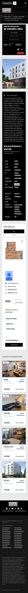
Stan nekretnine (6, 538)
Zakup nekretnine (18, 545)
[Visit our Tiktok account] (21, 509)
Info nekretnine (18, 529)
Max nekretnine (18, 540)
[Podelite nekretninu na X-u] (22, 49)
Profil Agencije (19, 302)
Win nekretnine (17, 536)
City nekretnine (18, 528)
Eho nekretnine (17, 535)
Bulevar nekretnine (18, 531)
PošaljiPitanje (14, 344)
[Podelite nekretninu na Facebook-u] (19, 49)
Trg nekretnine (17, 542)
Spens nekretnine (6, 536)
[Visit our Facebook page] (7, 509)
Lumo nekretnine (18, 547)
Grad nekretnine (6, 528)
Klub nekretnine (6, 535)
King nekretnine (6, 542)
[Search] (14, 3)
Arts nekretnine (6, 544)
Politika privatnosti (8, 511)
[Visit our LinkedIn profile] (18, 509)
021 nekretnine (5, 529)
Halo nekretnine (18, 533)
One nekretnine (18, 544)
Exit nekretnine (17, 538)
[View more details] (14, 231)
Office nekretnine (6, 533)
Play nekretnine (6, 540)
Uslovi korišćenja (20, 511)
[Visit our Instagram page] (10, 509)
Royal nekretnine (6, 531)
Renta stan (5, 545)
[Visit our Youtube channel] (12, 509)
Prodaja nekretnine (6, 547)
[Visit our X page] (15, 509)
